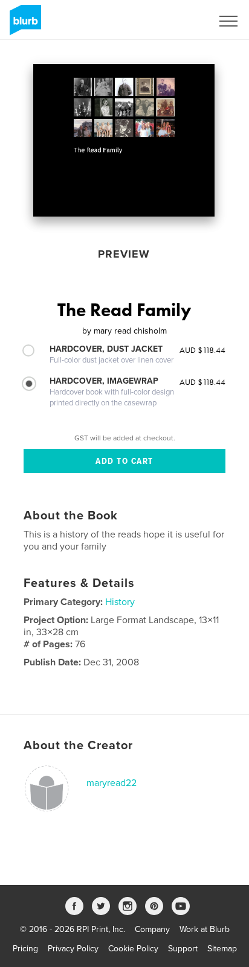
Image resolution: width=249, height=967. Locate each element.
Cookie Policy (133, 948)
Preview (124, 254)
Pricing (25, 948)
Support (183, 948)
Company (152, 929)
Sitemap (222, 948)
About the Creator (78, 745)
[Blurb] (23, 24)
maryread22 (111, 783)
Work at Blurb (204, 929)
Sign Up (181, 21)
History (120, 602)
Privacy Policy (73, 948)
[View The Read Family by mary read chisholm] (124, 140)
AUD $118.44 (202, 349)
